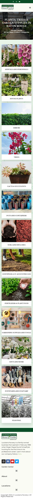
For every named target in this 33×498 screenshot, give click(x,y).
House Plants (16, 99)
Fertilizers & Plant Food (16, 303)
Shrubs (16, 128)
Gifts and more (16, 362)
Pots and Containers (16, 216)
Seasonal (16, 420)
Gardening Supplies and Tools (16, 333)
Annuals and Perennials (16, 69)
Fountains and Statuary (16, 391)
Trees (16, 157)
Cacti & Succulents (16, 186)
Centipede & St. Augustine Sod (16, 274)
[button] (30, 7)
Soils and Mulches (16, 245)
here (19, 454)
